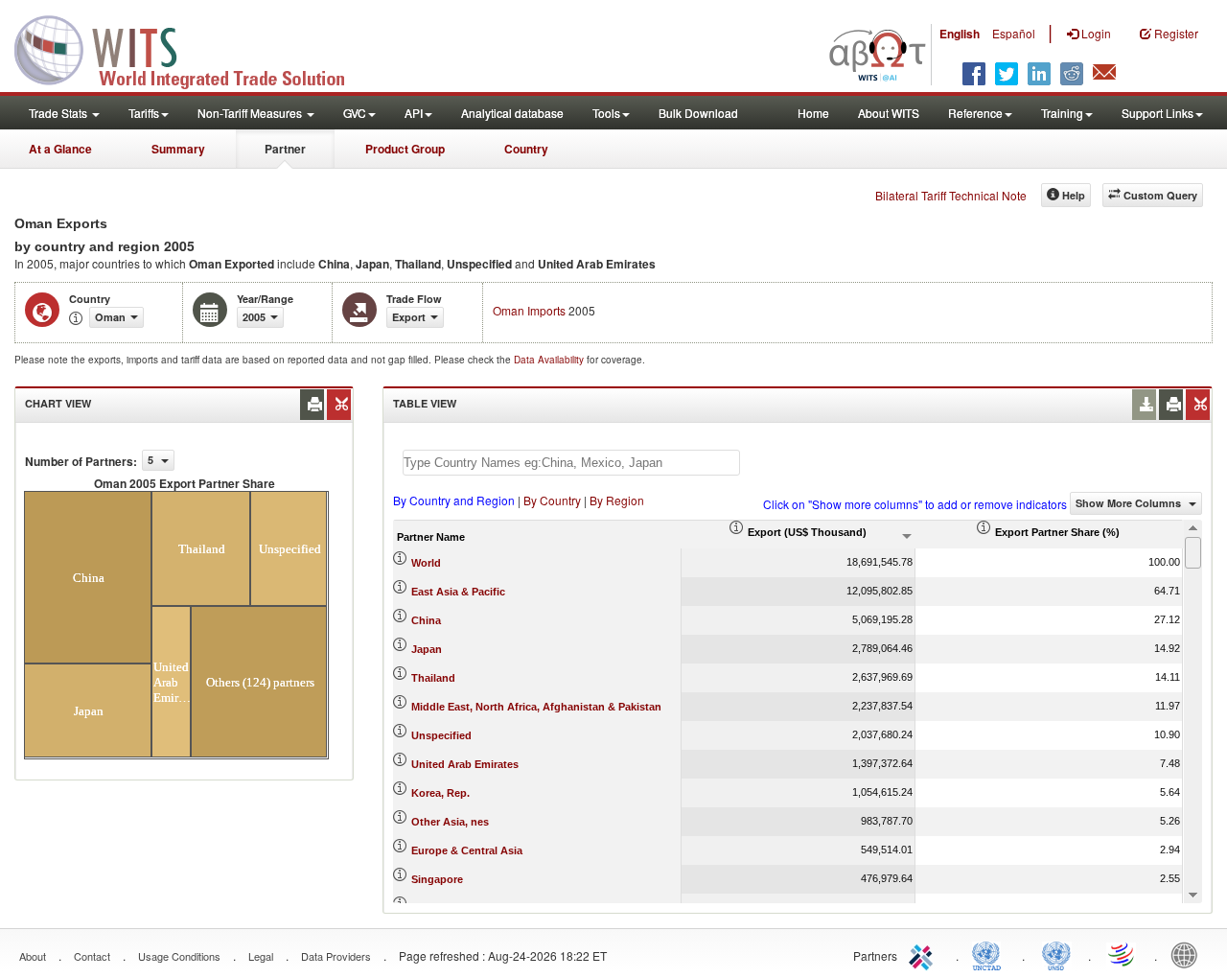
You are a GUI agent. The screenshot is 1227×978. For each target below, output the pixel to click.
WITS (191, 48)
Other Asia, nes (450, 821)
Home (813, 113)
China (426, 620)
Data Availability (550, 359)
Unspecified (441, 735)
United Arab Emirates (465, 764)
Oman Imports (529, 310)
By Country (552, 500)
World (426, 563)
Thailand (433, 678)
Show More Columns (1130, 503)
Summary (178, 148)
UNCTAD (990, 954)
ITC (924, 954)
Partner (285, 148)
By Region (617, 500)
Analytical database (512, 113)
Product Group (405, 148)
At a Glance (60, 148)
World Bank (1188, 954)
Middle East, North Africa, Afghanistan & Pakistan (536, 706)
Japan (426, 649)
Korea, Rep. (440, 793)
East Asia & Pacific (458, 591)
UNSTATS (1056, 954)
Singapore (437, 879)
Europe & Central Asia (466, 850)
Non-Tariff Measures (251, 113)
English (959, 33)
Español (1013, 33)
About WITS (888, 113)
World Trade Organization (1122, 954)
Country (526, 148)
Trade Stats (59, 113)
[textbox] (571, 463)
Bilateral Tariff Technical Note (951, 195)
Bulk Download (698, 113)
